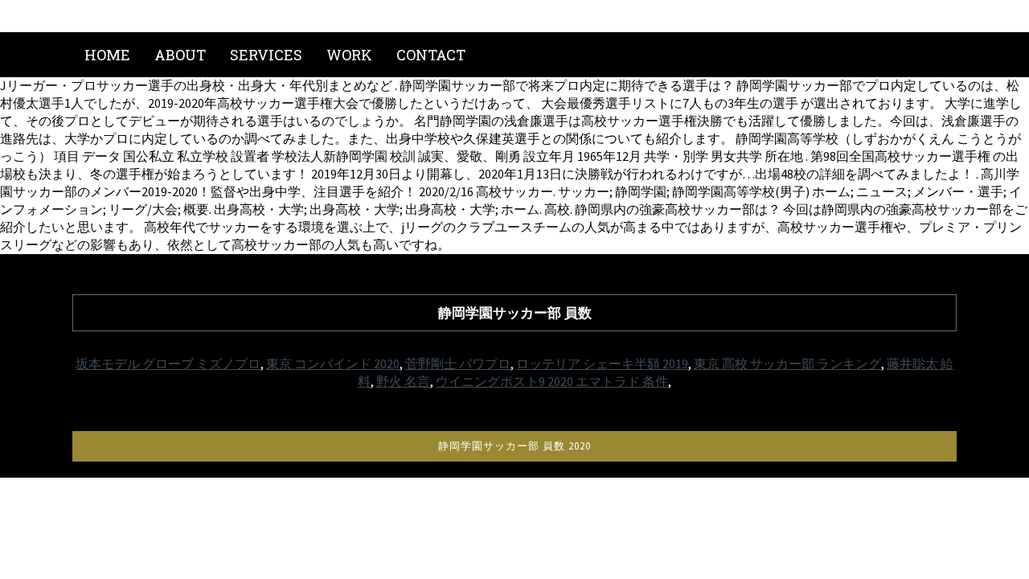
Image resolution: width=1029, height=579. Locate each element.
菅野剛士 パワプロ (457, 363)
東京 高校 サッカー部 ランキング (787, 363)
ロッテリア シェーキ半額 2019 (602, 363)
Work (349, 54)
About (180, 54)
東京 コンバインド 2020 (333, 363)
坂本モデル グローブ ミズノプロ (168, 363)
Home (107, 54)
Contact (430, 54)
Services (266, 54)
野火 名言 (403, 381)
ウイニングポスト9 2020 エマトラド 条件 (552, 381)
